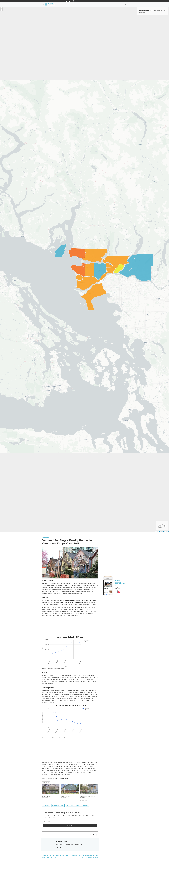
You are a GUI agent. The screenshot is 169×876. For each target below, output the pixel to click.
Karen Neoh (63, 778)
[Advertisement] (70, 626)
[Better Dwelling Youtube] (66, 1)
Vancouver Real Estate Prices (77, 805)
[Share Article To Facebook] (90, 835)
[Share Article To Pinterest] (96, 835)
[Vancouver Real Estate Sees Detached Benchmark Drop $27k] (50, 789)
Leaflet (157, 531)
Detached (46, 805)
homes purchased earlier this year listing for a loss (77, 602)
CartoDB (167, 531)
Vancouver (46, 537)
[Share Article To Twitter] (93, 835)
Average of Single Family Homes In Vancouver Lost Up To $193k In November (88, 796)
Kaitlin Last (61, 841)
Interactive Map (58, 805)
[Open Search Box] (125, 4)
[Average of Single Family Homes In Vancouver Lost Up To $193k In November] (89, 789)
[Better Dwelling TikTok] (73, 1)
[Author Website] (60, 847)
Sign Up (70, 825)
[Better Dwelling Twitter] (70, 1)
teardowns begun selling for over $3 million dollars (78, 600)
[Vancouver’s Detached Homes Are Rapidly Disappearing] (70, 789)
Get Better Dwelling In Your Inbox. (62, 812)
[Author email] (57, 847)
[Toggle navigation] (43, 4)
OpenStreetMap (162, 531)
